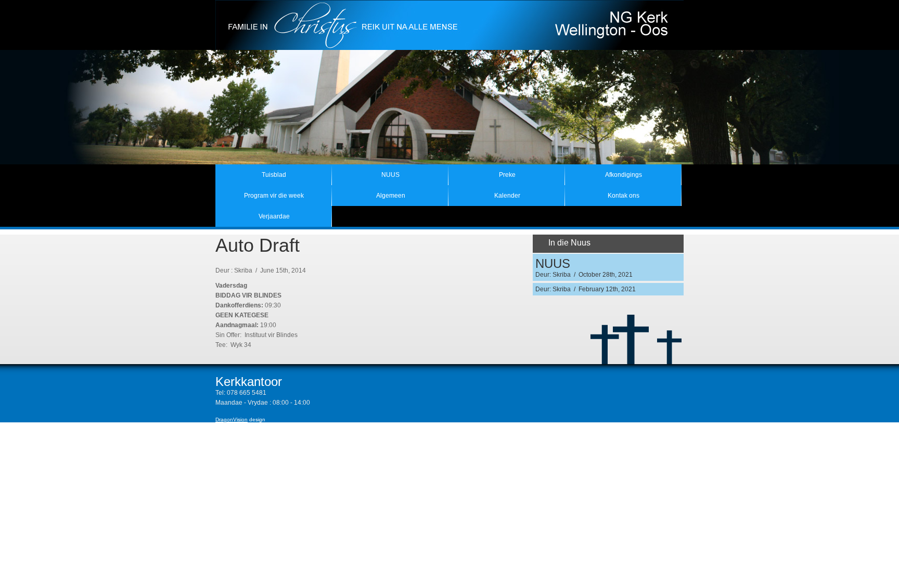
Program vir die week (274, 195)
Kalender (507, 195)
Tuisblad (274, 174)
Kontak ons (623, 195)
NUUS (390, 174)
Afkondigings (623, 174)
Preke (507, 174)
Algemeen (390, 195)
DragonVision (231, 419)
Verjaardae (274, 216)
